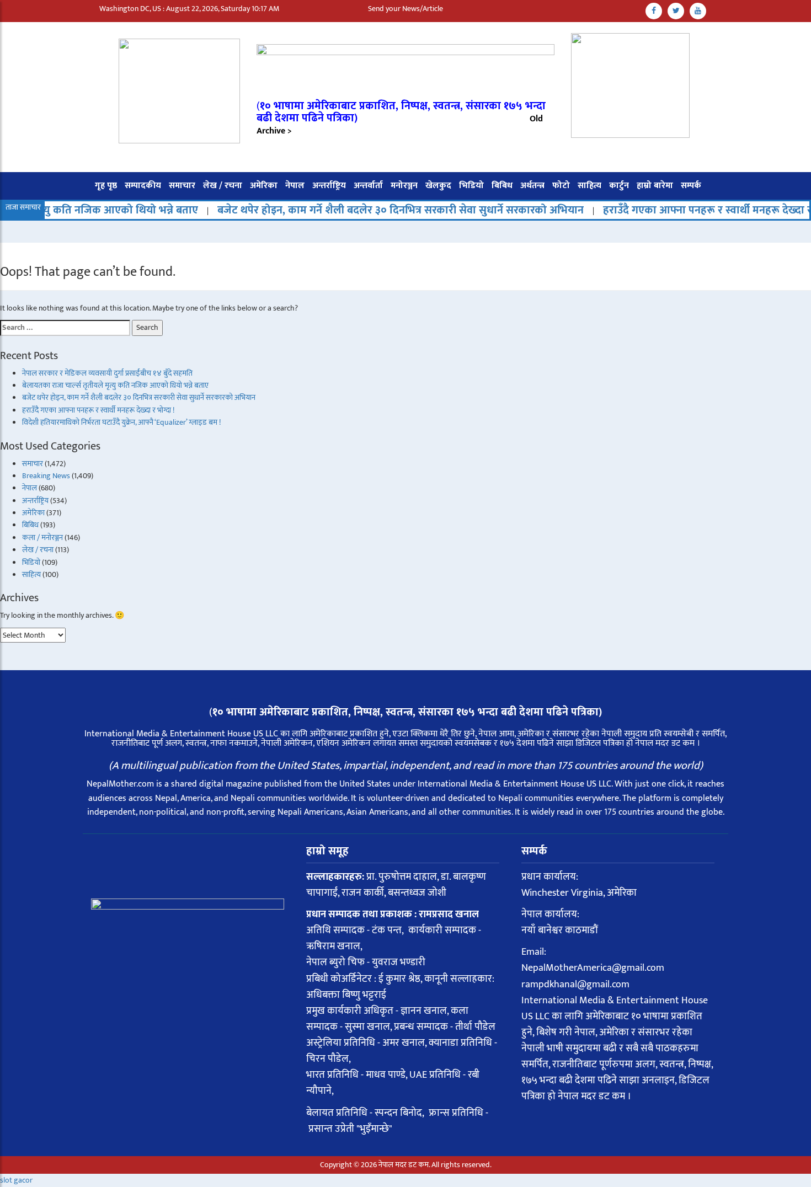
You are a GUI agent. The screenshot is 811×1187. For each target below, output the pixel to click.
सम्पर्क (691, 185)
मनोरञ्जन (404, 185)
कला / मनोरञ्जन (42, 537)
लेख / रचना (222, 185)
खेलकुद (438, 185)
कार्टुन (619, 185)
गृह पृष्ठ (106, 185)
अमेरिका (264, 185)
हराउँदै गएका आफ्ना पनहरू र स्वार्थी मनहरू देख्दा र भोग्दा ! (98, 410)
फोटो (561, 185)
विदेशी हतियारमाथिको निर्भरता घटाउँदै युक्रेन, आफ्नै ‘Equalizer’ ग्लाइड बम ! (121, 422)
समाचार (182, 185)
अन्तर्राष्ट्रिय (329, 185)
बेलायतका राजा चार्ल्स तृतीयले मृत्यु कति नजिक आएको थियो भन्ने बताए (115, 385)
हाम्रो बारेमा (655, 185)
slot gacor (16, 1180)
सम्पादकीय (143, 185)
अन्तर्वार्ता (368, 185)
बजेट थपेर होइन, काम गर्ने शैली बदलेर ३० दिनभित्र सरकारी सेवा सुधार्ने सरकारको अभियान (372, 210)
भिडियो (471, 185)
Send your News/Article (405, 8)
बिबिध (502, 185)
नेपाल (295, 185)
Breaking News (46, 475)
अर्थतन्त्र (532, 185)
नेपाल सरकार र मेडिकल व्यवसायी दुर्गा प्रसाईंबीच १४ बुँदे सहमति (107, 373)
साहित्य (589, 185)
